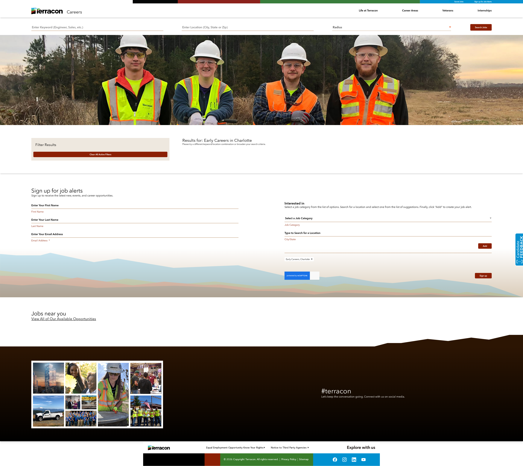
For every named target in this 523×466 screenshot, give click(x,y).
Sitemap (304, 459)
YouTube (363, 459)
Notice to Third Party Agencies (290, 447)
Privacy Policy (288, 459)
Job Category (292, 224)
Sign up (483, 275)
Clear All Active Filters (100, 154)
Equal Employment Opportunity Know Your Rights (235, 447)
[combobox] (248, 27)
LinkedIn (354, 459)
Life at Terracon (368, 10)
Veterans (447, 10)
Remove (312, 259)
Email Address (40, 240)
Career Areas (410, 10)
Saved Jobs (458, 2)
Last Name (37, 226)
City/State (290, 239)
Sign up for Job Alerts (483, 2)
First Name (37, 211)
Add (485, 246)
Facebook (335, 459)
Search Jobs (481, 27)
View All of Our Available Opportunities (63, 319)
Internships (485, 10)
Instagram (344, 459)
